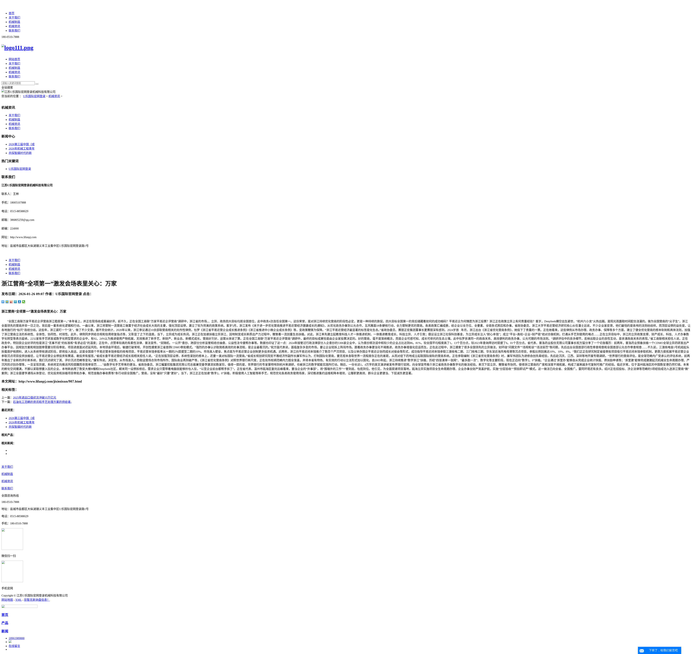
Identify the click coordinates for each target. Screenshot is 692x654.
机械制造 (14, 21)
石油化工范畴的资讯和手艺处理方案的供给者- (42, 401)
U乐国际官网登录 (34, 96)
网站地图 (7, 599)
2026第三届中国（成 (22, 144)
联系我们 (14, 30)
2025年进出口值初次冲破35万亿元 (34, 397)
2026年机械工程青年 (22, 148)
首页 (11, 13)
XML (18, 599)
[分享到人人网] (19, 301)
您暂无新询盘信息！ (37, 599)
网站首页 (14, 59)
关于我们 (14, 17)
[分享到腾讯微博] (15, 301)
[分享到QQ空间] (7, 301)
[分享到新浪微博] (11, 301)
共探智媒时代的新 (20, 152)
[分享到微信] (23, 301)
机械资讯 (14, 26)
